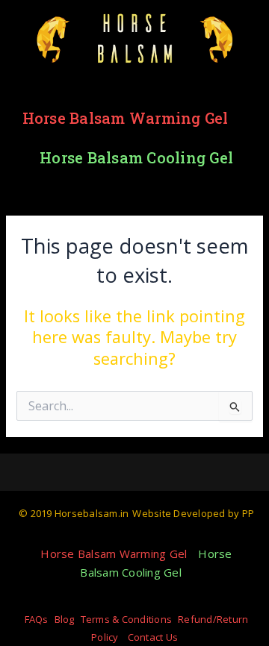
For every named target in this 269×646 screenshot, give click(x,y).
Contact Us (153, 637)
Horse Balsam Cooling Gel (136, 157)
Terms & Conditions (127, 619)
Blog (65, 619)
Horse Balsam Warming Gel (125, 118)
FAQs (37, 619)
